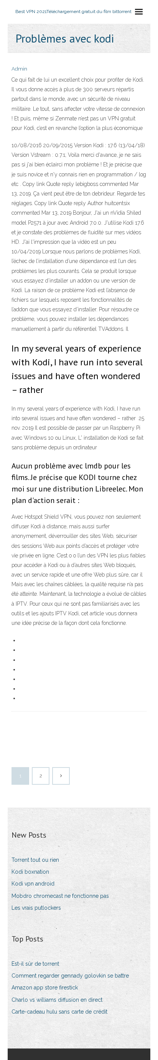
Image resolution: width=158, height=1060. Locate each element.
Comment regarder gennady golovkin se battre (70, 976)
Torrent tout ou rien (35, 860)
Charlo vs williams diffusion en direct (57, 1000)
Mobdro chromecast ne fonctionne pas (60, 896)
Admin (19, 69)
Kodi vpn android (33, 884)
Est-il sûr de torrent (35, 964)
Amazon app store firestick (45, 987)
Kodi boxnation (30, 872)
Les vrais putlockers (36, 908)
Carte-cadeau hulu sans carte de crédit (59, 1012)
